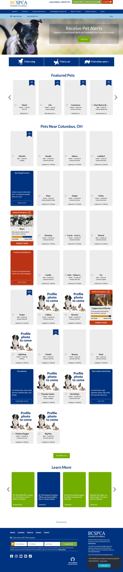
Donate (25, 11)
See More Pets (61, 455)
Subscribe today (21, 401)
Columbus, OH (32, 16)
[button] (77, 2)
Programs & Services (58, 11)
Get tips (101, 401)
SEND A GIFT (22, 203)
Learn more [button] (103, 561)
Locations (21, 533)
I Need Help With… (39, 11)
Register (84, 39)
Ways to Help (76, 11)
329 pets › (17, 16)
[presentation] (9, 97)
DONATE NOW (22, 243)
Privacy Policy (62, 549)
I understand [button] (104, 565)
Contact (46, 533)
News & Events (90, 11)
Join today (22, 282)
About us (30, 533)
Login (111, 16)
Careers (38, 533)
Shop (103, 11)
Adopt (14, 11)
